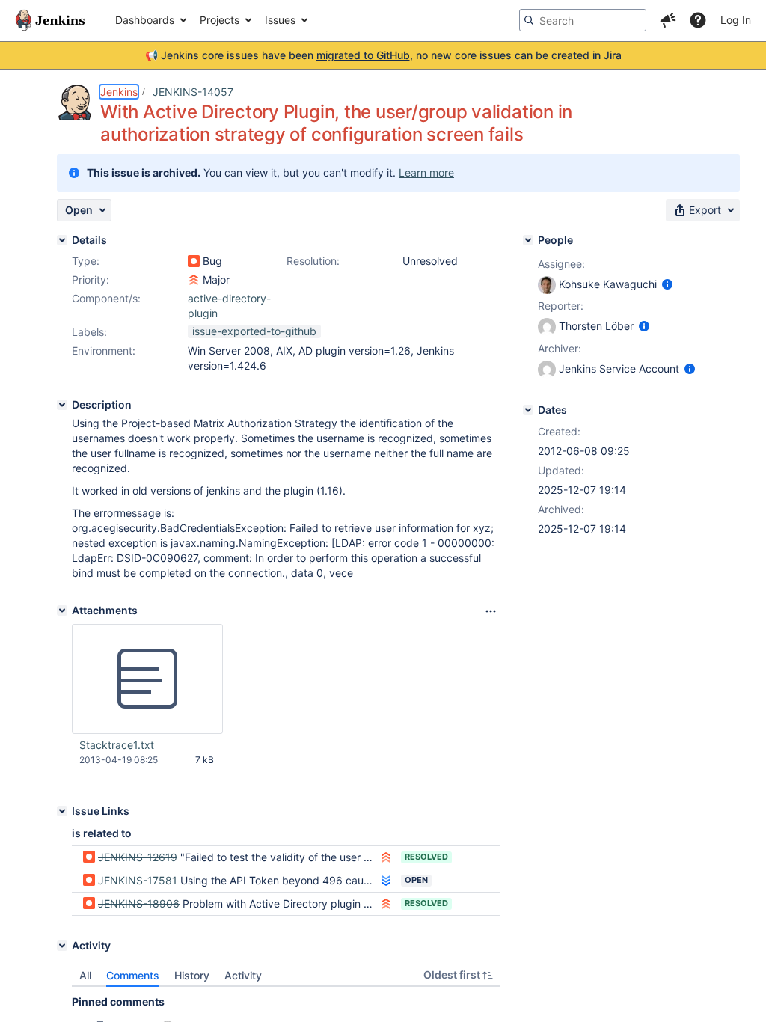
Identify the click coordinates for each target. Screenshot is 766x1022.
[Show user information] (667, 284)
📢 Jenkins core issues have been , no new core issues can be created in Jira (383, 55)
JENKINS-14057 (193, 91)
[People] (528, 240)
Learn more (426, 172)
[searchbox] (583, 20)
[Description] (62, 405)
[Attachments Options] (490, 611)
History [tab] (191, 975)
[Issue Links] (62, 811)
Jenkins (119, 91)
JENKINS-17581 (137, 880)
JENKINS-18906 (139, 903)
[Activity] (62, 945)
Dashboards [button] (144, 19)
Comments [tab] (132, 975)
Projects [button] (219, 19)
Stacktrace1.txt (116, 744)
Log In (735, 19)
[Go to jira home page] (50, 20)
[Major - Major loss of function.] (194, 280)
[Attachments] (62, 610)
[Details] (62, 240)
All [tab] (85, 975)
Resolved (426, 856)
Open (416, 880)
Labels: (89, 331)
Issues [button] (280, 19)
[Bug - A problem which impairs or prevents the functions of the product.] (194, 261)
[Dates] (528, 410)
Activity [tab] (243, 975)
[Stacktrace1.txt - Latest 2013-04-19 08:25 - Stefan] (147, 679)
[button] (668, 20)
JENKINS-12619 (137, 857)
